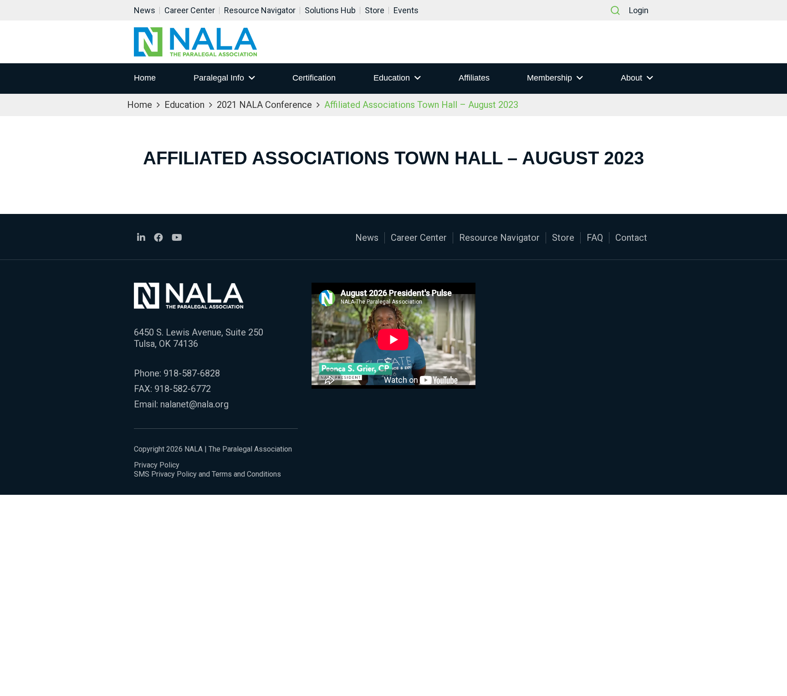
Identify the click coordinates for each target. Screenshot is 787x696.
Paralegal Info (219, 77)
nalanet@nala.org (194, 404)
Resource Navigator (260, 10)
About (631, 77)
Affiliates (474, 77)
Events (406, 10)
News (144, 10)
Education (391, 77)
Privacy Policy (156, 465)
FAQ (595, 237)
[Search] (615, 10)
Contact (631, 237)
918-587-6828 (192, 373)
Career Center (189, 10)
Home (145, 77)
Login (639, 10)
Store (374, 10)
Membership (549, 77)
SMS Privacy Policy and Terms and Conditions (207, 474)
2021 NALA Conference (264, 104)
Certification (314, 77)
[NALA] (195, 41)
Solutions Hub (330, 10)
